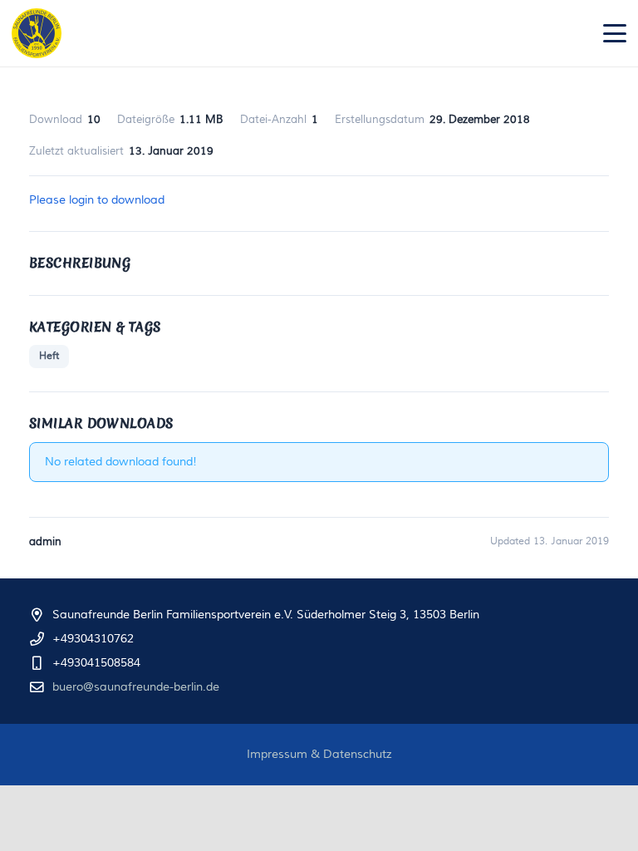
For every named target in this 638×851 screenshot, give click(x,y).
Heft (49, 356)
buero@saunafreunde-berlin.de (135, 687)
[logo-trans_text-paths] (36, 33)
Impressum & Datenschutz (319, 754)
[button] (615, 33)
